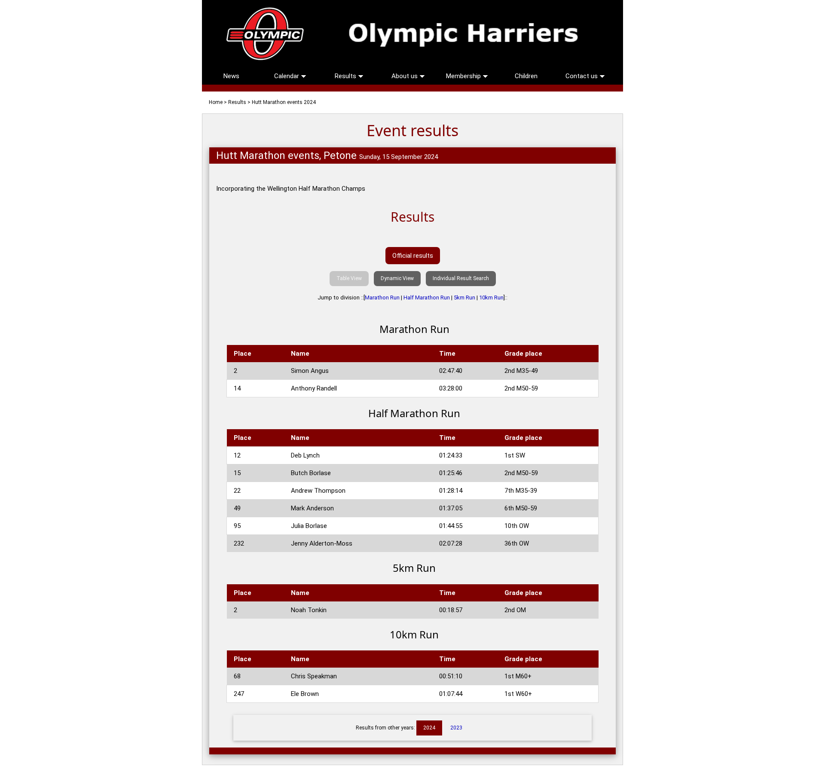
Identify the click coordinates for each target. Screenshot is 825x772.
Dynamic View (397, 278)
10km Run (491, 297)
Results (346, 76)
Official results (412, 255)
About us (405, 76)
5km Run (464, 297)
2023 (456, 728)
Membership (464, 76)
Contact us (582, 76)
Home (216, 102)
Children (526, 76)
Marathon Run (382, 297)
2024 (429, 728)
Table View (349, 278)
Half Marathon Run (426, 297)
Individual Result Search (461, 278)
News (231, 76)
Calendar (287, 76)
